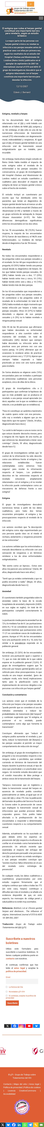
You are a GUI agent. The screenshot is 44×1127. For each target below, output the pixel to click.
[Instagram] (22, 1026)
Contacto (7, 1084)
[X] (7, 1026)
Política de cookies (32, 1087)
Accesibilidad (9, 1094)
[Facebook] (14, 1026)
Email (8, 977)
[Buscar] (30, 4)
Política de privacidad (12, 1087)
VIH (22, 123)
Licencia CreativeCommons (22, 1090)
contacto (10, 958)
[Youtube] (29, 1026)
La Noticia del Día (15, 987)
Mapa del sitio (20, 1084)
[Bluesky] (36, 1026)
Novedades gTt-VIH (16, 992)
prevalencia (20, 643)
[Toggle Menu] (41, 18)
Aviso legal (34, 1084)
